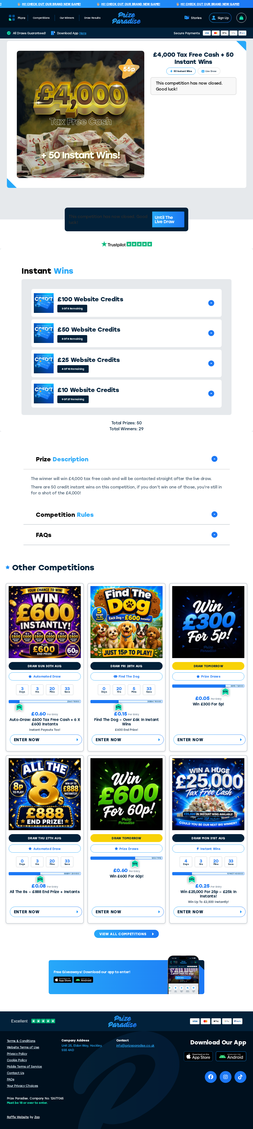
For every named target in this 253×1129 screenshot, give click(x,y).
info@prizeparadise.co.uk (135, 1045)
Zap (37, 1117)
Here (82, 33)
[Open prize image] (44, 303)
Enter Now (27, 739)
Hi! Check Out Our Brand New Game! (42, 4)
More (21, 18)
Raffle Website (18, 1117)
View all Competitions (123, 934)
